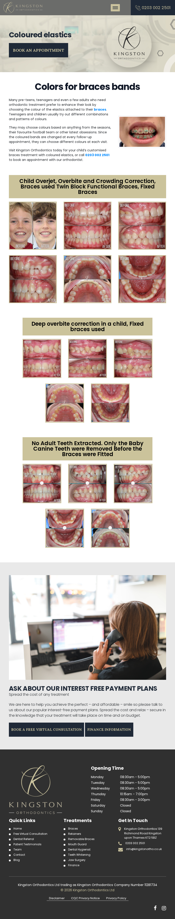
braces (100, 109)
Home (17, 828)
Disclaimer (57, 898)
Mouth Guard (77, 844)
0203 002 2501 (156, 7)
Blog (16, 860)
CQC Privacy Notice (85, 898)
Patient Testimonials (27, 844)
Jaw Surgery (76, 860)
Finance (73, 865)
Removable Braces (81, 839)
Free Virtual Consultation (30, 834)
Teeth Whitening (79, 855)
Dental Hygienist (79, 849)
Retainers (74, 834)
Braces (73, 828)
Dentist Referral (23, 839)
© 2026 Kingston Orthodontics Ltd (87, 890)
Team (17, 849)
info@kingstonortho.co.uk (144, 849)
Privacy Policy (116, 898)
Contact (19, 855)
